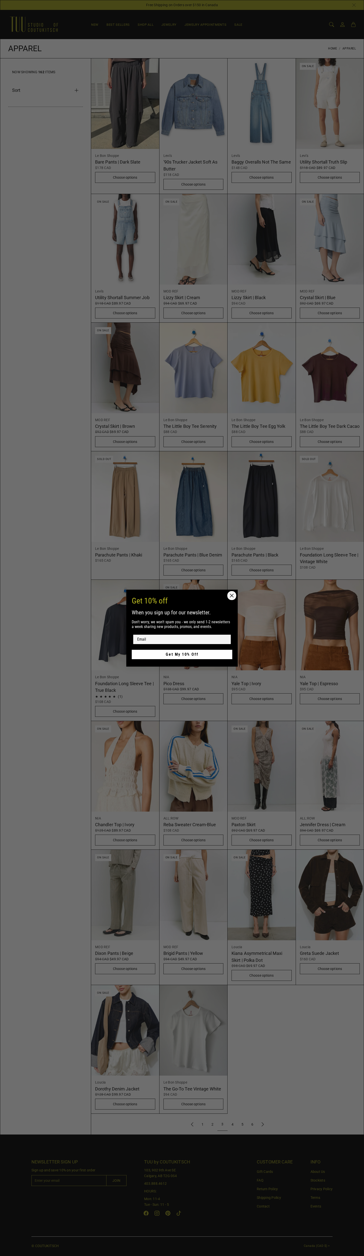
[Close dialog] (232, 596)
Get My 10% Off (182, 654)
